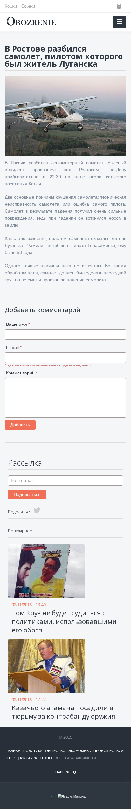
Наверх (62, 772)
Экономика (79, 751)
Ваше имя (18, 324)
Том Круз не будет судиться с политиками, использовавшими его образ (64, 621)
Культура (28, 758)
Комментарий (22, 372)
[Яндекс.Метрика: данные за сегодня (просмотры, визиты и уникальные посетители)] (72, 796)
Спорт (11, 758)
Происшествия (108, 751)
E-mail (14, 347)
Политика (32, 751)
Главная (12, 751)
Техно (46, 758)
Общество (55, 751)
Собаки (28, 6)
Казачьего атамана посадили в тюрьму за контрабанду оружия (63, 712)
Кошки (11, 6)
